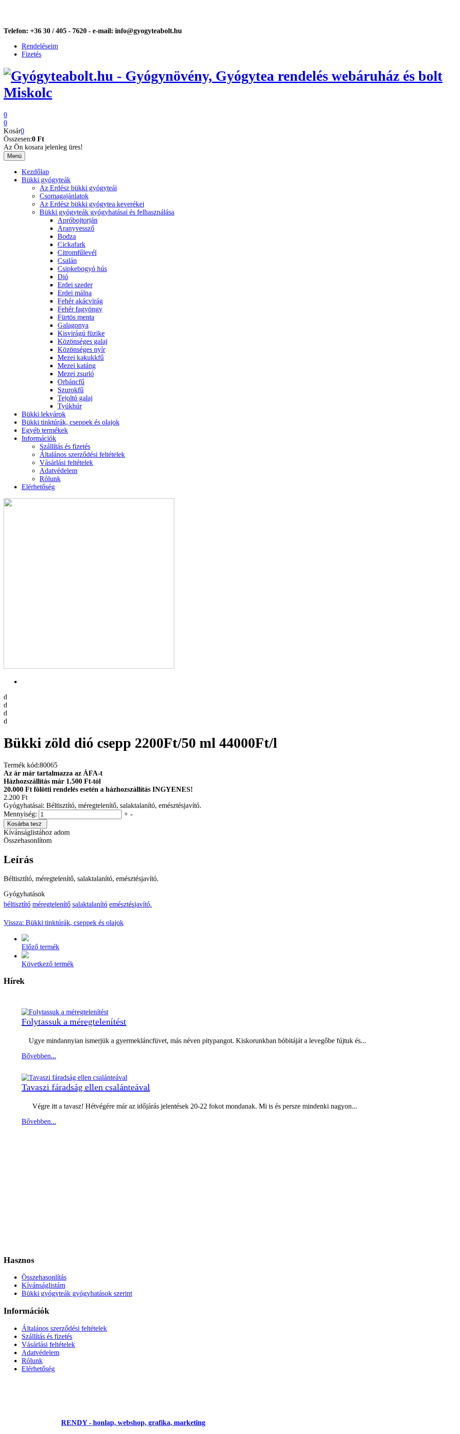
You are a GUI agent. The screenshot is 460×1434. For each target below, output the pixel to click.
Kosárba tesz (24, 823)
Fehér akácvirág (80, 301)
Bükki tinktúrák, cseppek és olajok (70, 422)
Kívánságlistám (43, 1285)
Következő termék (48, 964)
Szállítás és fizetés (65, 446)
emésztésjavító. (130, 904)
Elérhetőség (38, 487)
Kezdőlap (35, 171)
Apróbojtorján (77, 220)
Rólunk (50, 478)
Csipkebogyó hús (82, 268)
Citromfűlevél (77, 252)
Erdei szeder (75, 285)
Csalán (67, 260)
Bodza (67, 236)
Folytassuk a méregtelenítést (74, 1021)
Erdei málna (75, 293)
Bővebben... (39, 1056)
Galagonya (73, 325)
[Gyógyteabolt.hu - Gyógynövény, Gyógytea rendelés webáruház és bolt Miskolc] (230, 92)
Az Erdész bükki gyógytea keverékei (92, 204)
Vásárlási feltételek (66, 462)
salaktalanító (89, 904)
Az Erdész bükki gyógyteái (78, 188)
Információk (39, 438)
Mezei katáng (77, 365)
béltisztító (17, 904)
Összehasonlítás (44, 1277)
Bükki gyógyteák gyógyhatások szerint (77, 1293)
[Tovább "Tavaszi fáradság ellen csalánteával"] (74, 1077)
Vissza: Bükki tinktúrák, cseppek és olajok (64, 922)
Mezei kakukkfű (81, 357)
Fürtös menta (76, 317)
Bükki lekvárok (44, 414)
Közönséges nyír (81, 349)
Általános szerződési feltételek (82, 454)
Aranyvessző (76, 228)
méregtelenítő (51, 904)
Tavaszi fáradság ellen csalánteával (86, 1087)
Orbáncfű (71, 382)
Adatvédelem (58, 470)
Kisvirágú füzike (81, 333)
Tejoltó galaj (75, 398)
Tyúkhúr (70, 406)
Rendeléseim (40, 46)
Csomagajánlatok (64, 196)
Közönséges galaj (82, 341)
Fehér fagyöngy (80, 309)
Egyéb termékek (45, 430)
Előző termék (40, 947)
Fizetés (31, 54)
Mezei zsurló (76, 373)
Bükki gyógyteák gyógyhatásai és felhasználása (107, 212)
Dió (63, 277)
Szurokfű (71, 390)
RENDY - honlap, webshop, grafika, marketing (133, 1422)
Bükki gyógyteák (46, 180)
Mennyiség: (21, 814)
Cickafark (71, 244)
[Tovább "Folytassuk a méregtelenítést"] (65, 1012)
